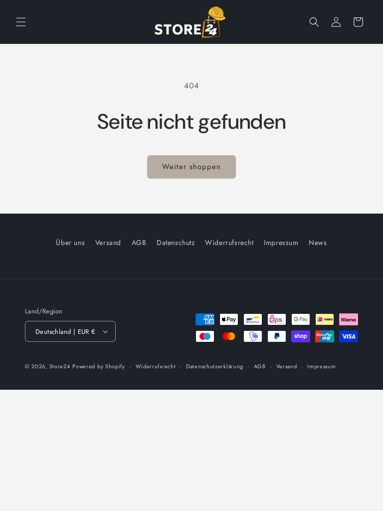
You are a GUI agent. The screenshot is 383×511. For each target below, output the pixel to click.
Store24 (59, 366)
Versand (108, 243)
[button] (21, 22)
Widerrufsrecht (229, 243)
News (318, 243)
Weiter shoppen (191, 166)
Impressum (281, 243)
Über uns (70, 243)
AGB (139, 243)
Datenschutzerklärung (214, 366)
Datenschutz (176, 243)
